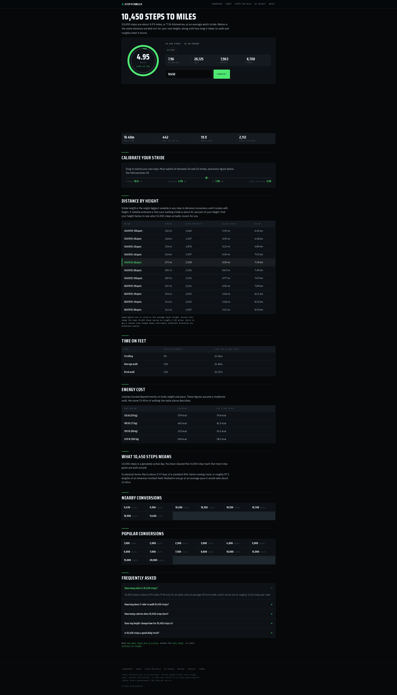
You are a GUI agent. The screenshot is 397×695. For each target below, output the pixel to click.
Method (181, 669)
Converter (217, 4)
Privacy (192, 669)
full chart (177, 643)
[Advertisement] (198, 108)
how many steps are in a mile (142, 643)
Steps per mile (243, 4)
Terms (202, 669)
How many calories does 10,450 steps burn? (146, 614)
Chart (229, 4)
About (272, 4)
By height (260, 4)
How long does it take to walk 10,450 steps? (147, 604)
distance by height (131, 646)
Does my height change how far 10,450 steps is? (149, 623)
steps (130, 507)
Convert (222, 74)
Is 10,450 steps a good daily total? (142, 633)
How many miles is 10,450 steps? (141, 588)
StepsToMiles (133, 4)
